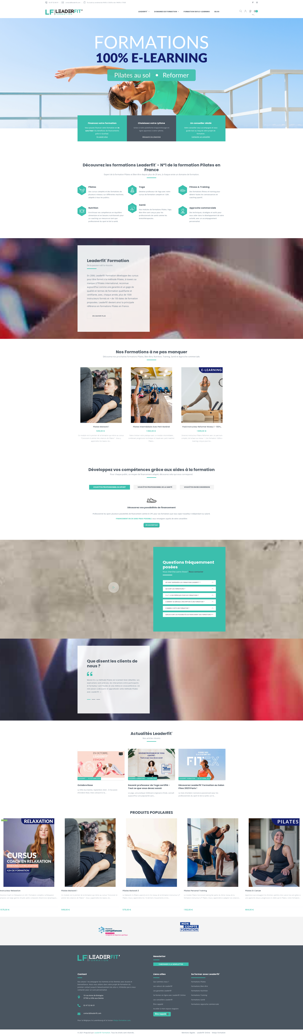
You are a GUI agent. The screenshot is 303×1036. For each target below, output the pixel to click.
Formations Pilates (198, 982)
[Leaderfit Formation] (99, 958)
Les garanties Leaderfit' (162, 991)
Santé (142, 204)
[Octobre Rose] (101, 764)
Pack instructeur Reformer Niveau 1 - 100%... (202, 427)
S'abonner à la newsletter (171, 964)
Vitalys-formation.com (121, 1020)
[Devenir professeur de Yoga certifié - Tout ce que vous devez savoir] (151, 764)
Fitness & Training (199, 186)
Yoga (142, 186)
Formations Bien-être (199, 986)
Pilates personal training (195, 890)
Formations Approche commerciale (205, 1004)
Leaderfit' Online (203, 1033)
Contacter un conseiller (201, 137)
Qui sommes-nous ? (161, 982)
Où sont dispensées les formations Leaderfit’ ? (182, 582)
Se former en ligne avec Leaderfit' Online (169, 995)
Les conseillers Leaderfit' (163, 1000)
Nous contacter (196, 571)
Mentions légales (188, 1033)
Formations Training (199, 995)
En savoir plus (102, 137)
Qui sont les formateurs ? (175, 589)
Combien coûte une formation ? (177, 608)
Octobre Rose (85, 785)
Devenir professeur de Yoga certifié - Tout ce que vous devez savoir (149, 787)
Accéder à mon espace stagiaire (165, 1009)
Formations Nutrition (199, 991)
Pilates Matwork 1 (101, 427)
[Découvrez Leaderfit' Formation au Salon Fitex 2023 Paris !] (201, 764)
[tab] (109, 487)
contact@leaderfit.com (72, 3)
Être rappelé (158, 1004)
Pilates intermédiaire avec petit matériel (151, 427)
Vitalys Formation (218, 1033)
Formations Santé (198, 1000)
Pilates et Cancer (253, 890)
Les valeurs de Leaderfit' (162, 986)
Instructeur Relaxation (10, 890)
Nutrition (93, 207)
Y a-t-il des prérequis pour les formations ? (182, 595)
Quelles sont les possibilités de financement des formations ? (188, 615)
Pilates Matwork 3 (131, 890)
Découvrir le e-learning (151, 137)
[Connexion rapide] (245, 11)
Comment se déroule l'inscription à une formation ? (184, 602)
